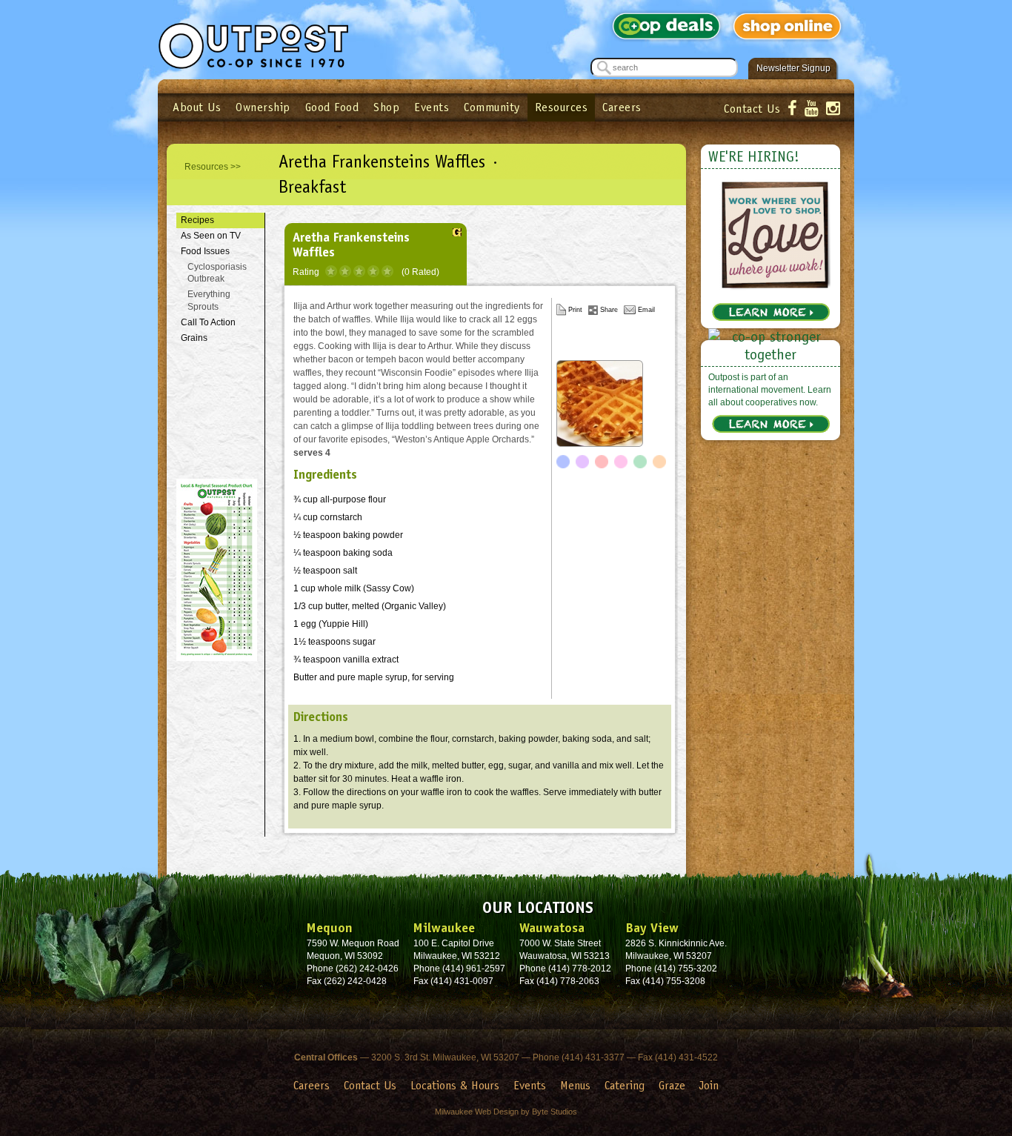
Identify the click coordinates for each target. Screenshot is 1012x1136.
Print (575, 309)
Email (646, 309)
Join (709, 1085)
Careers (622, 107)
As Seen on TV (211, 235)
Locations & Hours (454, 1085)
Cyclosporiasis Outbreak (217, 273)
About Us (197, 107)
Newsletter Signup (793, 68)
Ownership (263, 107)
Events (431, 107)
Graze (672, 1085)
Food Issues (205, 251)
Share (609, 309)
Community (492, 107)
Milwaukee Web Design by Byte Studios (506, 1111)
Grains (194, 338)
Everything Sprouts (208, 300)
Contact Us (752, 109)
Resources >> (212, 167)
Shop (386, 107)
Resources (561, 107)
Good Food (332, 107)
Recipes (197, 220)
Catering (625, 1085)
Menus (575, 1085)
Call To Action (208, 322)
